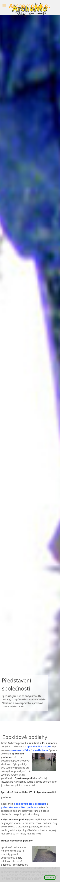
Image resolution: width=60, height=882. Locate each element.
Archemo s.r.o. (29, 6)
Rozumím (50, 877)
